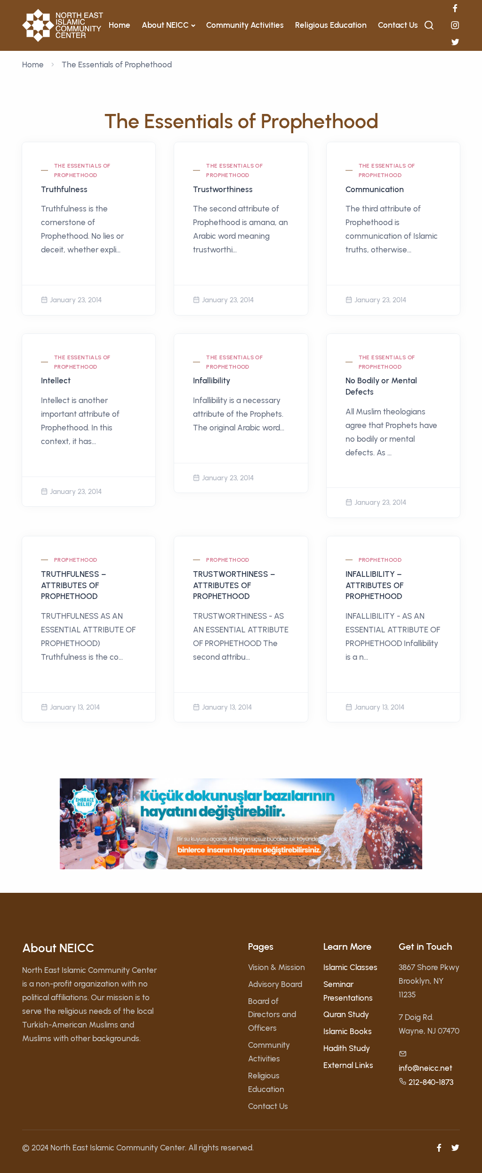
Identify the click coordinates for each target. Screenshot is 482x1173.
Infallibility (211, 380)
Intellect (56, 380)
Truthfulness (64, 189)
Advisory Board (275, 984)
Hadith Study (346, 1048)
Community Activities (245, 25)
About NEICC (165, 25)
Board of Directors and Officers (272, 1014)
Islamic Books (347, 1031)
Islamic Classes (350, 967)
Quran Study (346, 1014)
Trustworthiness (223, 189)
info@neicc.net (425, 1068)
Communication (374, 189)
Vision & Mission (276, 967)
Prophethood (75, 560)
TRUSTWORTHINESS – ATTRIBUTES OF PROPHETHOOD (234, 585)
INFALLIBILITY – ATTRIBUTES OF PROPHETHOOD (374, 585)
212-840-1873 (431, 1082)
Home (119, 25)
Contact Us (398, 25)
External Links (348, 1065)
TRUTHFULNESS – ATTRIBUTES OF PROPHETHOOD (73, 585)
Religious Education (331, 25)
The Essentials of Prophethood (82, 170)
